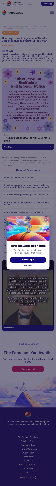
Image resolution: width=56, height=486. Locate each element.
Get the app (28, 259)
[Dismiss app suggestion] (46, 220)
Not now (28, 265)
